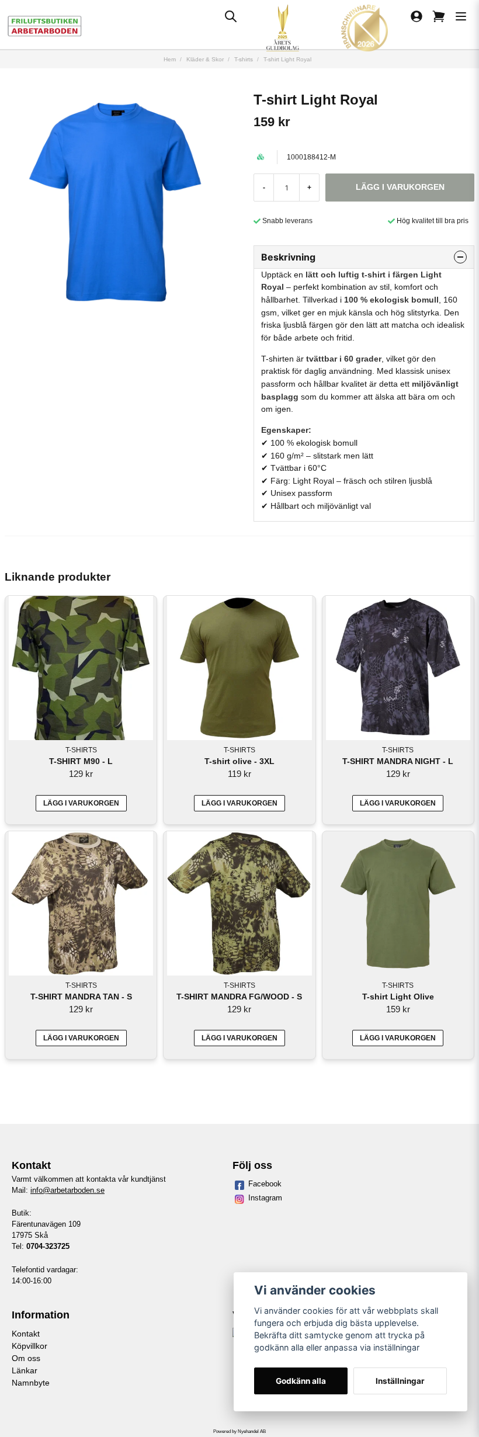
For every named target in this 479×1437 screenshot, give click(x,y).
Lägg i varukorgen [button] (81, 803)
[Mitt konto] (416, 16)
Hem (170, 59)
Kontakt (26, 1333)
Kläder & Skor (205, 59)
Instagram (265, 1197)
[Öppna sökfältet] (231, 16)
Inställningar (400, 1381)
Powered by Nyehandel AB (239, 1431)
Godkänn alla (301, 1381)
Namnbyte (31, 1382)
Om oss (26, 1358)
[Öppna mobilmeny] (461, 16)
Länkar (24, 1370)
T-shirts (243, 59)
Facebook (265, 1183)
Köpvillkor (29, 1346)
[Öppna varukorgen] (439, 16)
